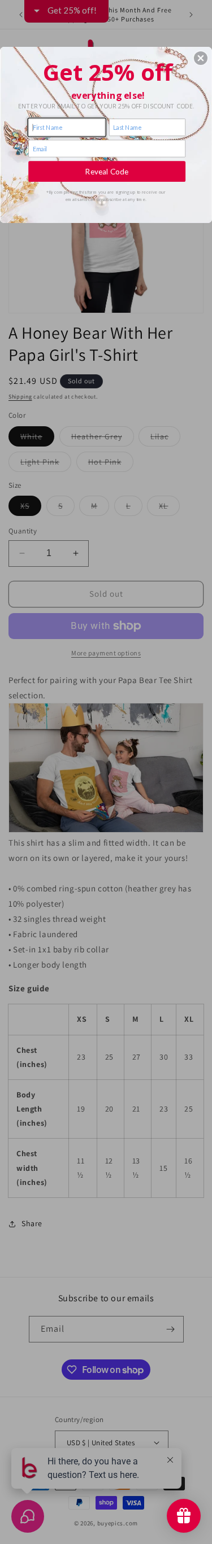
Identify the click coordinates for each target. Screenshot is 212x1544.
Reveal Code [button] (106, 171)
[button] (200, 58)
